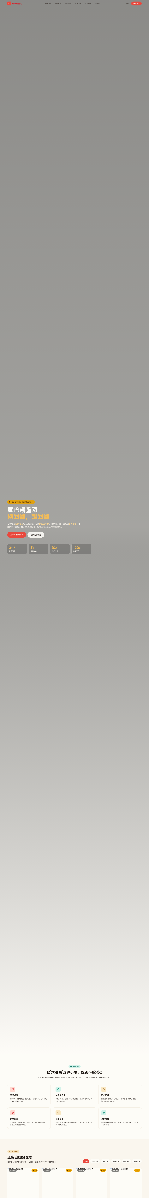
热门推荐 (58, 3)
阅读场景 (68, 3)
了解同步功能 (36, 534)
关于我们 (98, 3)
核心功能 (48, 3)
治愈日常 (105, 1161)
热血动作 (95, 1161)
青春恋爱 (137, 1161)
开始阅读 (136, 3)
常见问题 (88, 3)
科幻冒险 (126, 1161)
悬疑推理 (116, 1161)
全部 (86, 1161)
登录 (127, 3)
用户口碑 (78, 3)
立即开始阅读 (15, 534)
